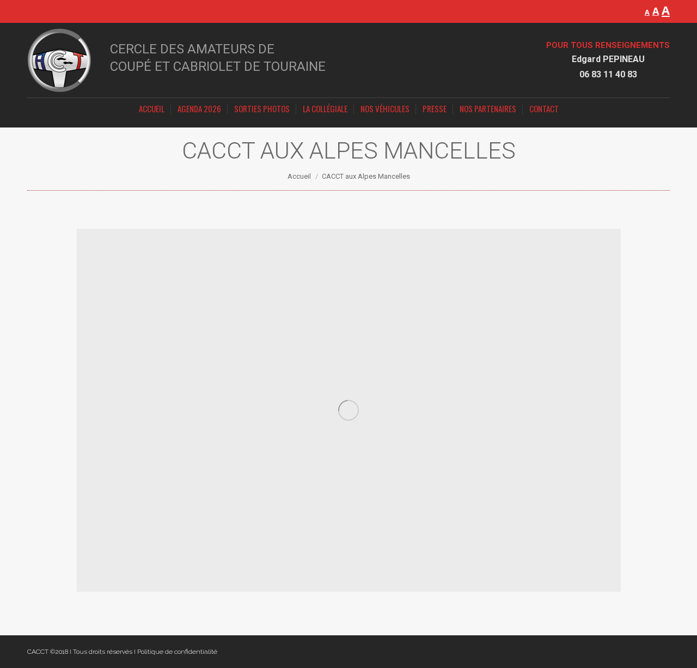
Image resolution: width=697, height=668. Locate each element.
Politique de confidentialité (177, 651)
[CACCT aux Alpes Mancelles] (349, 410)
